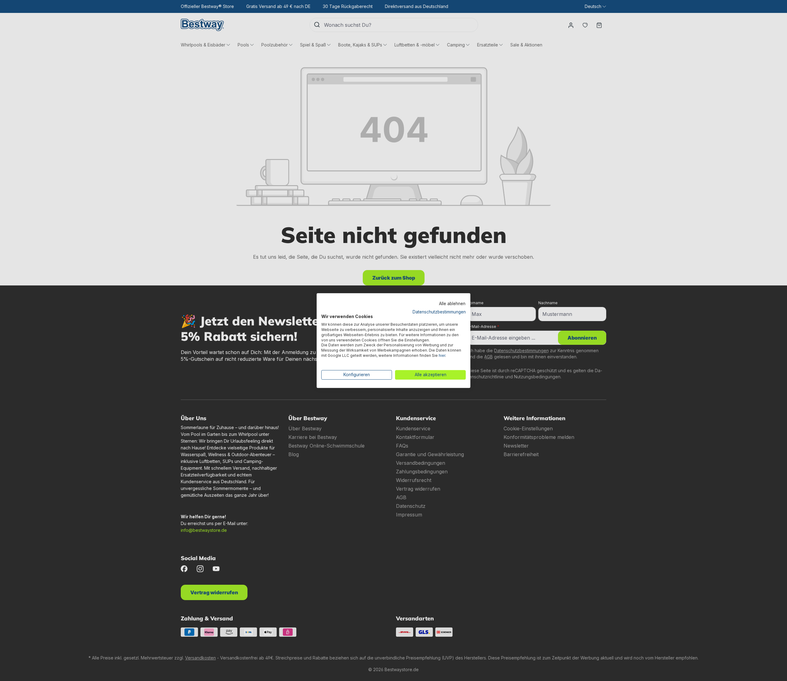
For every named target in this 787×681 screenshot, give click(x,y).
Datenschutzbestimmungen (439, 311)
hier (442, 355)
